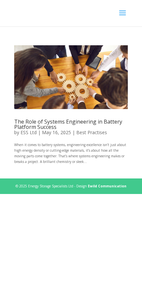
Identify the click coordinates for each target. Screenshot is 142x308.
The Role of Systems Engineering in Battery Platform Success (68, 124)
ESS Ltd (28, 132)
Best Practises (91, 132)
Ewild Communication (107, 186)
